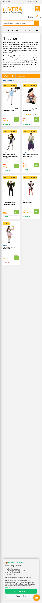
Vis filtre (5, 76)
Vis (16, 119)
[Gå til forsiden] (4, 30)
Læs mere (8, 587)
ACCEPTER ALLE (21, 591)
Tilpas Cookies (21, 596)
